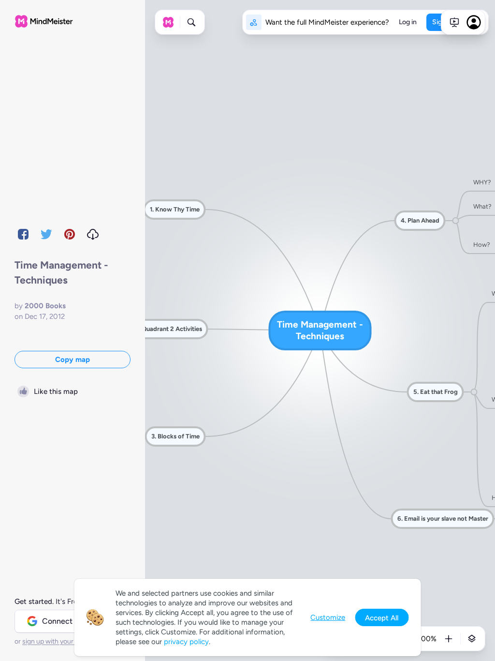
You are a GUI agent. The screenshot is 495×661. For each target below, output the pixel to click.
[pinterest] (69, 234)
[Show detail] (471, 638)
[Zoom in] (448, 638)
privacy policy (186, 641)
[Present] (454, 22)
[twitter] (46, 234)
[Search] (191, 22)
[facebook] (23, 234)
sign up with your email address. (70, 641)
